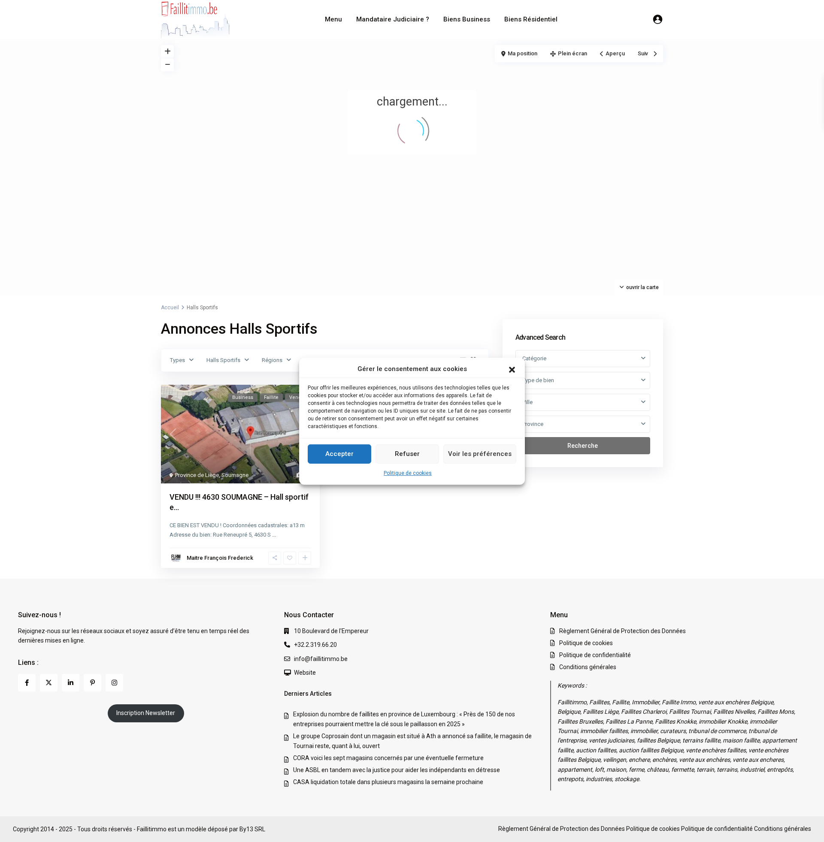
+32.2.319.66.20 (315, 644)
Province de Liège (197, 475)
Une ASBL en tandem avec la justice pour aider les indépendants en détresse (396, 770)
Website (305, 672)
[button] (512, 369)
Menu (333, 19)
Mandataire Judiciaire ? (392, 19)
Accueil (170, 308)
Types (177, 360)
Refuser (407, 454)
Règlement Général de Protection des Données (622, 631)
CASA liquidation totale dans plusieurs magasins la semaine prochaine (388, 782)
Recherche (582, 445)
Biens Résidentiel (530, 19)
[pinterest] (92, 682)
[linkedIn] (70, 682)
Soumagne (234, 475)
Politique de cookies (408, 473)
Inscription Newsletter (145, 712)
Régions (272, 360)
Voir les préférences (480, 454)
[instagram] (114, 682)
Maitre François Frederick (220, 558)
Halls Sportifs (223, 360)
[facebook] (27, 682)
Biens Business (466, 19)
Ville (527, 402)
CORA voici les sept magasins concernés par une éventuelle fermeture (388, 757)
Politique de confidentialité (595, 655)
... (274, 534)
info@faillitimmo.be (321, 658)
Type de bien (538, 380)
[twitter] (49, 682)
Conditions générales (587, 667)
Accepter (339, 454)
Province (532, 424)
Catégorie (534, 358)
